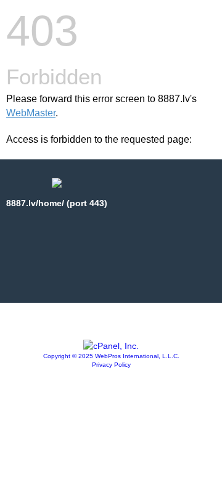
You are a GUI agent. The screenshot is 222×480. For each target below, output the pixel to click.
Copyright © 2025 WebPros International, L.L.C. (111, 356)
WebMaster (31, 113)
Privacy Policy (111, 364)
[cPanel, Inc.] (111, 346)
